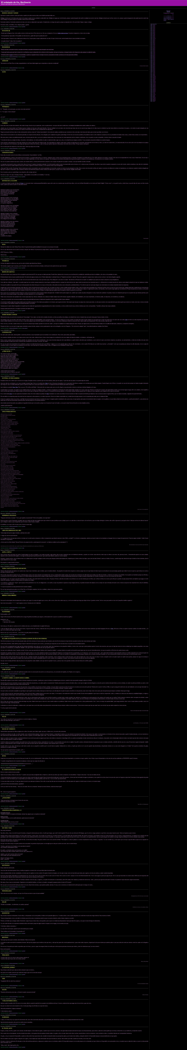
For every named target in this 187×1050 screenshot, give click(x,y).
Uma (46, 383)
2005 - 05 (152, 100)
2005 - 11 (152, 94)
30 (164, 20)
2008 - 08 (152, 64)
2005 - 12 (152, 93)
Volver (93, 7)
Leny (11, 54)
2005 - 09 (152, 96)
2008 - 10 (152, 62)
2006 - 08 (152, 86)
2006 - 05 (152, 89)
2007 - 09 (152, 74)
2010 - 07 (152, 47)
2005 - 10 (152, 95)
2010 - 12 (152, 45)
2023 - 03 (152, 32)
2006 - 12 (152, 82)
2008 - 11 (152, 61)
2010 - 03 (152, 50)
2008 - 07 (152, 65)
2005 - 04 (152, 101)
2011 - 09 (152, 40)
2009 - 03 (152, 58)
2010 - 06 (152, 48)
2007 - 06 (152, 77)
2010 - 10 (152, 46)
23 (164, 19)
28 (171, 19)
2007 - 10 (152, 73)
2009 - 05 (152, 56)
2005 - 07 (152, 98)
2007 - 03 (152, 80)
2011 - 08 (152, 41)
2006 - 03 (152, 91)
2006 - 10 (152, 84)
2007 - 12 (152, 72)
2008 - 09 (152, 63)
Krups (22, 183)
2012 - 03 (152, 39)
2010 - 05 (152, 49)
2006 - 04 (152, 90)
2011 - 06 (152, 42)
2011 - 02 (152, 43)
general (23, 26)
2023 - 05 (152, 30)
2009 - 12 (152, 52)
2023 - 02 (152, 33)
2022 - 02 (152, 38)
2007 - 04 (152, 79)
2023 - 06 (152, 29)
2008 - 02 (152, 70)
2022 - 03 (152, 37)
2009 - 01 (152, 60)
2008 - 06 (152, 66)
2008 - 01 (152, 71)
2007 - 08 (152, 75)
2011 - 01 (152, 44)
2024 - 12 (152, 28)
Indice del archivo (153, 24)
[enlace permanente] (13, 26)
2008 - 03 (152, 69)
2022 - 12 (152, 34)
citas (23, 67)
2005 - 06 (152, 99)
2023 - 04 (152, 31)
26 (168, 19)
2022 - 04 (152, 36)
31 (165, 20)
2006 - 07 (152, 87)
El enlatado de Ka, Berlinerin (16, 2)
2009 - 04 (152, 57)
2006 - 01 (152, 92)
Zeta (126, 319)
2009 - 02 (152, 59)
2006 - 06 (152, 88)
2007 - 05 (152, 78)
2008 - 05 (152, 67)
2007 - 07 (152, 76)
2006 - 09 (152, 85)
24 (165, 19)
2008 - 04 (152, 68)
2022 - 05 (152, 35)
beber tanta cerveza (63, 33)
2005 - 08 (152, 97)
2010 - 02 (152, 51)
